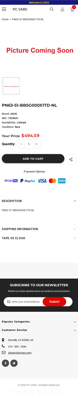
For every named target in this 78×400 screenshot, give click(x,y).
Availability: (9, 122)
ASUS (13, 113)
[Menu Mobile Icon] (4, 9)
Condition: (8, 126)
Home (5, 19)
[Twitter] (14, 363)
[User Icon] (62, 9)
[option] (39, 47)
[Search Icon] (52, 9)
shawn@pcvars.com (19, 352)
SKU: (4, 118)
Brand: (6, 113)
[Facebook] (5, 363)
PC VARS (20, 9)
